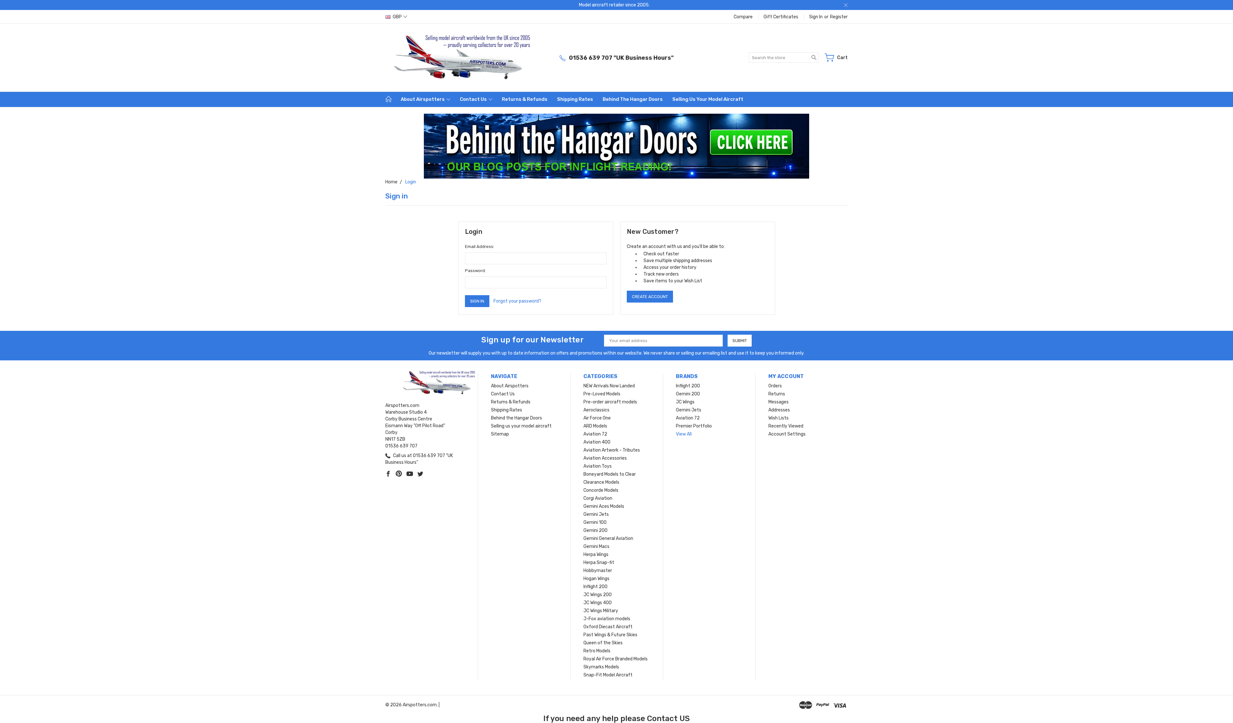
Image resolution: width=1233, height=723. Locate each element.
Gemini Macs (596, 546)
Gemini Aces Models (603, 506)
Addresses (779, 410)
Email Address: (479, 246)
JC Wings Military (600, 610)
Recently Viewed (785, 426)
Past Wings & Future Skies (610, 635)
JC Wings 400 (597, 602)
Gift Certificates (781, 17)
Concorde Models (600, 490)
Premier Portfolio (694, 426)
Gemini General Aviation (608, 538)
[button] (617, 146)
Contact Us (474, 99)
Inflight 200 (595, 586)
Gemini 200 (595, 530)
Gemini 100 (595, 522)
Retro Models (596, 651)
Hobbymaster (597, 570)
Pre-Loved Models (601, 394)
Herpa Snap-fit (598, 562)
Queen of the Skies (603, 643)
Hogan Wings (596, 578)
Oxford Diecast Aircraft (608, 627)
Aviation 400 (596, 442)
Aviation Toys (597, 466)
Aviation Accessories (605, 458)
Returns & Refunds (524, 99)
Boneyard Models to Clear (609, 474)
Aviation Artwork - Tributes (611, 450)
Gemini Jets (596, 514)
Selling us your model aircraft (707, 99)
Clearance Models (601, 482)
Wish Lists (778, 418)
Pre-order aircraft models (610, 402)
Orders (775, 386)
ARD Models (595, 426)
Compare (743, 17)
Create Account (650, 296)
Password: (475, 270)
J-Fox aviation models (606, 619)
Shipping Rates (575, 99)
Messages (778, 402)
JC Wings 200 (597, 594)
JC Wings (685, 402)
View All (684, 434)
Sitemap (500, 434)
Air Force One (597, 418)
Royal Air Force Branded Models (615, 659)
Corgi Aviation (597, 498)
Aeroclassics (596, 410)
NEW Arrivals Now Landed (609, 386)
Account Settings (787, 434)
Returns (776, 394)
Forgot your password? (517, 301)
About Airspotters (423, 99)
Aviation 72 (595, 434)
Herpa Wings (595, 554)
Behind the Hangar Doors (633, 99)
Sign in (816, 17)
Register (839, 17)
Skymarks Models (601, 667)
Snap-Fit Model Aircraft (608, 675)
